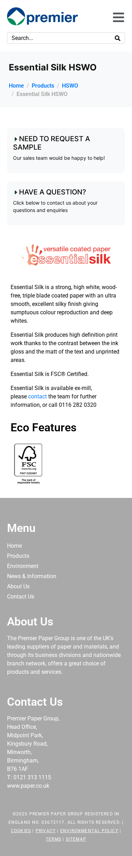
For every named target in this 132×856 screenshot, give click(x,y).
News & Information (31, 576)
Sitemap (76, 839)
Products (18, 556)
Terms (53, 839)
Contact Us (20, 596)
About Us (18, 586)
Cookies (21, 830)
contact (38, 396)
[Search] (118, 38)
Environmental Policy (89, 830)
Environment (22, 566)
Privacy (46, 830)
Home (14, 545)
